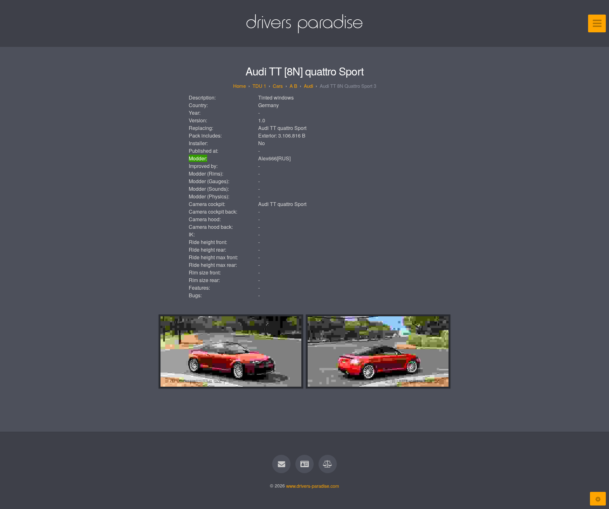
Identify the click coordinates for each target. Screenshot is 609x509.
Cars (278, 85)
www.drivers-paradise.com (312, 485)
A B (293, 85)
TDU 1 (259, 85)
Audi (308, 85)
